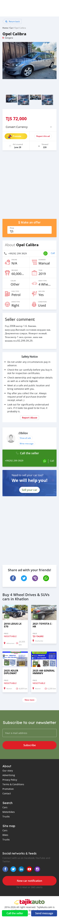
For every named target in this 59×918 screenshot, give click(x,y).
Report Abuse (29, 417)
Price (12, 228)
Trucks (6, 816)
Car (11, 27)
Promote (17, 136)
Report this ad (43, 136)
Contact (6, 793)
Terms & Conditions (13, 784)
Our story (7, 770)
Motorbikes (8, 811)
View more (29, 699)
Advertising (8, 775)
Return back (14, 21)
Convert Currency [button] (17, 127)
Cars (4, 807)
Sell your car (29, 490)
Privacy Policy (9, 779)
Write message (26, 443)
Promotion (8, 788)
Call (53, 253)
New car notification (29, 881)
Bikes (5, 834)
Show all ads (25, 438)
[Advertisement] (29, 186)
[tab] (29, 127)
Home (5, 27)
